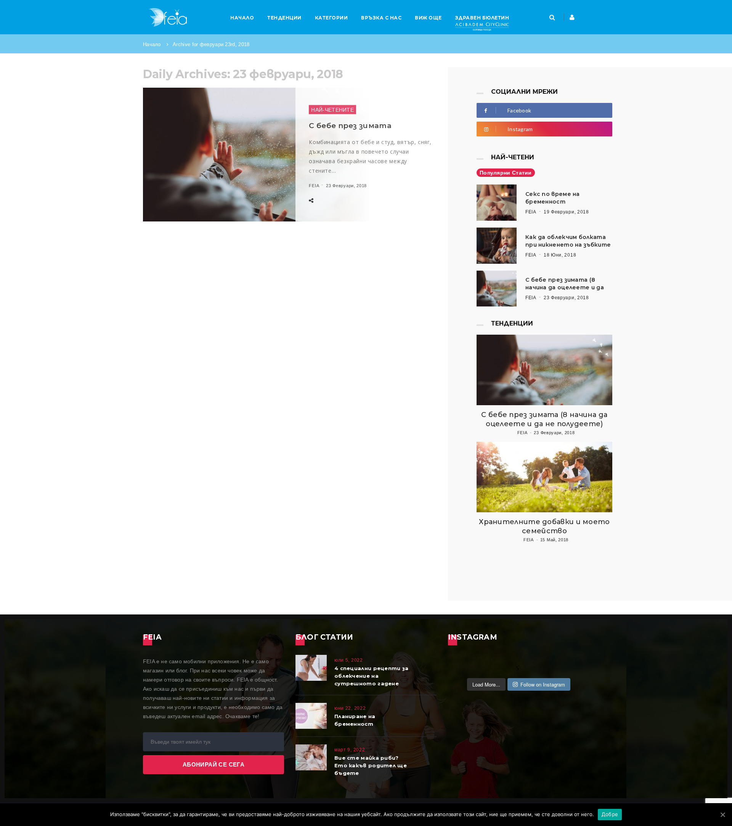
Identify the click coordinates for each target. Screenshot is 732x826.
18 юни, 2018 (560, 255)
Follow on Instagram (542, 684)
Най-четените (332, 110)
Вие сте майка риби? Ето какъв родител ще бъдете (370, 765)
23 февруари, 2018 (346, 185)
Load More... (486, 684)
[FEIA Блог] (168, 17)
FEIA (314, 185)
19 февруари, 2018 (566, 212)
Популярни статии (506, 173)
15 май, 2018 (554, 539)
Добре (610, 814)
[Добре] (722, 814)
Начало (152, 44)
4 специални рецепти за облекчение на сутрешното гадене (371, 675)
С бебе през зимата (350, 125)
